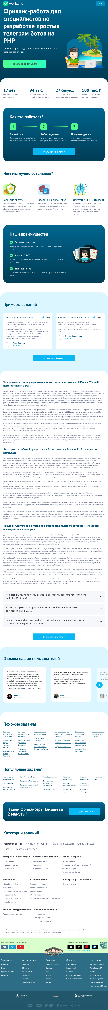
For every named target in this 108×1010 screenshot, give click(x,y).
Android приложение (38, 887)
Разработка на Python (28, 777)
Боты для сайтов (41, 914)
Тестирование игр (40, 865)
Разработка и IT (96, 968)
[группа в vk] (4, 947)
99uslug (48, 982)
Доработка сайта (10, 884)
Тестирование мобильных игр (8, 778)
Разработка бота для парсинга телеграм (98, 734)
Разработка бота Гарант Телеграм (40, 733)
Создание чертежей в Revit (69, 784)
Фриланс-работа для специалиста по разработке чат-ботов (62, 930)
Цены (3, 968)
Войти (100, 3)
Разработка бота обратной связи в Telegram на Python (41, 746)
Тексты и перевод (96, 979)
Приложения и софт (38, 884)
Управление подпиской (30, 982)
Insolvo (48, 975)
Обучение (25, 968)
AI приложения (36, 891)
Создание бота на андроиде (81, 750)
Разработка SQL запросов (85, 790)
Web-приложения (37, 895)
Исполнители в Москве (98, 986)
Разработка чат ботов (51, 777)
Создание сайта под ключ (29, 781)
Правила (25, 979)
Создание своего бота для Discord (7, 734)
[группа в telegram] (12, 947)
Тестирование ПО (9, 783)
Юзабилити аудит (40, 868)
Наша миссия (71, 964)
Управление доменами (12, 914)
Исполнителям (27, 971)
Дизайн (92, 971)
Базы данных (8, 861)
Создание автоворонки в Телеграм (23, 734)
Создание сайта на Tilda (85, 778)
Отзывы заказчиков (73, 975)
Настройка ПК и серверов (16, 856)
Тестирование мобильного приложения (48, 783)
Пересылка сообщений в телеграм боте (23, 751)
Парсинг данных (68, 861)
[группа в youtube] (20, 947)
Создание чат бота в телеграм (9, 788)
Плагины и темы (69, 884)
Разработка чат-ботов (71, 872)
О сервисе (25, 964)
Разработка (9, 879)
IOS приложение (38, 879)
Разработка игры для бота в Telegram (24, 742)
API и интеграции (10, 868)
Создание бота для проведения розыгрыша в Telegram (63, 734)
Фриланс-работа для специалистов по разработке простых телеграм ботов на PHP (33, 932)
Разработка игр (9, 902)
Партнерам (26, 975)
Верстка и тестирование (45, 856)
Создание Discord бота (63, 747)
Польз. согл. (70, 971)
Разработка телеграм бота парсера (80, 734)
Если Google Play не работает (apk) (79, 950)
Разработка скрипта (70, 868)
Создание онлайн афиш (84, 784)
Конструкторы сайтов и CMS (15, 891)
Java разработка (49, 789)
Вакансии (49, 968)
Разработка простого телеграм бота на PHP (63, 741)
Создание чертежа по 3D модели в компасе (29, 786)
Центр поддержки (52, 964)
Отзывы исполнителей (74, 979)
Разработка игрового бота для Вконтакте (80, 742)
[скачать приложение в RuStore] (95, 947)
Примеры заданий (7, 971)
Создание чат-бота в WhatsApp (8, 753)
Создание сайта (9, 887)
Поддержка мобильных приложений (45, 898)
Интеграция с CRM (42, 917)
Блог (47, 971)
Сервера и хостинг (10, 865)
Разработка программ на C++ (69, 790)
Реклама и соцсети (97, 964)
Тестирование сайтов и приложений (76, 865)
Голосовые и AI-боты (42, 921)
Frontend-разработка (67, 778)
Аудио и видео (95, 975)
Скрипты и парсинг (71, 856)
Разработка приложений (13, 898)
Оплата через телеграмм (39, 739)
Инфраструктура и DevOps (17, 909)
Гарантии (4, 975)
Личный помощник (96, 982)
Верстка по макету (41, 861)
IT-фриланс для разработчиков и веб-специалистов (22, 930)
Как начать (5, 964)
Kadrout (49, 979)
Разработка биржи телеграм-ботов (7, 743)
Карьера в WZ (71, 968)
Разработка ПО (9, 895)
